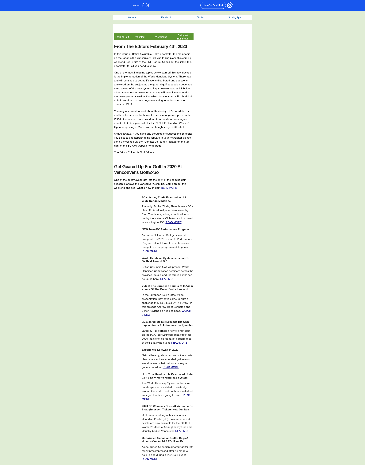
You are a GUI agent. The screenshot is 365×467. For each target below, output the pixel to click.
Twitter (200, 17)
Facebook (166, 17)
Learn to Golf (122, 37)
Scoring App (234, 17)
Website (132, 17)
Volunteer (140, 37)
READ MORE (169, 187)
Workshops (161, 37)
